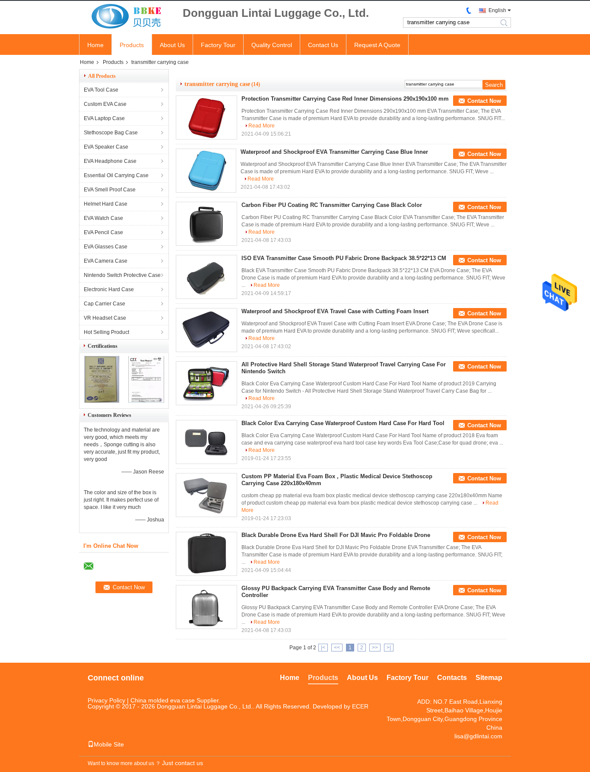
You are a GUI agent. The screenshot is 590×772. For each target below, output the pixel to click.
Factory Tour (218, 44)
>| (389, 648)
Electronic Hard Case (109, 289)
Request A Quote (377, 44)
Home (95, 44)
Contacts (452, 677)
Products (132, 44)
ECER (360, 706)
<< (337, 648)
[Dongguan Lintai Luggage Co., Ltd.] (126, 16)
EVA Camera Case (105, 261)
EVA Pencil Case (103, 232)
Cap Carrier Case (104, 304)
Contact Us (323, 44)
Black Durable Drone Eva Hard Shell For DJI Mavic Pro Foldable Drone (335, 535)
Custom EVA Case (105, 104)
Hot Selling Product (106, 332)
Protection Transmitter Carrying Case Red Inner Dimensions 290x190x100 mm (345, 98)
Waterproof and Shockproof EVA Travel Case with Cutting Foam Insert (334, 311)
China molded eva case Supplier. (175, 700)
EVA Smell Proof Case (110, 190)
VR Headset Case (105, 318)
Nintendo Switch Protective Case (122, 275)
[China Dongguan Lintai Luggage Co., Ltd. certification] (101, 401)
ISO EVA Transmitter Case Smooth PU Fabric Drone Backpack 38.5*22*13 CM (343, 258)
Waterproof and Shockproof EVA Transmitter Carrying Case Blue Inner (334, 152)
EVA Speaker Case (106, 147)
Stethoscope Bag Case (111, 133)
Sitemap (489, 677)
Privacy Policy (106, 700)
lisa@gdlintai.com (478, 736)
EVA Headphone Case (110, 161)
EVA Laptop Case (104, 118)
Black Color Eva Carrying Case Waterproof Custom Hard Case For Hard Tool (342, 423)
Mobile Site (109, 744)
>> (375, 648)
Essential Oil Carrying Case (116, 175)
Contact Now (484, 101)
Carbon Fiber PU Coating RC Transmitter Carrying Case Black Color (331, 205)
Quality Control (271, 44)
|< (323, 648)
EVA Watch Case (103, 218)
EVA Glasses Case (105, 247)
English (497, 10)
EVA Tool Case (101, 90)
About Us (172, 44)
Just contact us (182, 762)
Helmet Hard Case (105, 204)
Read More (261, 126)
